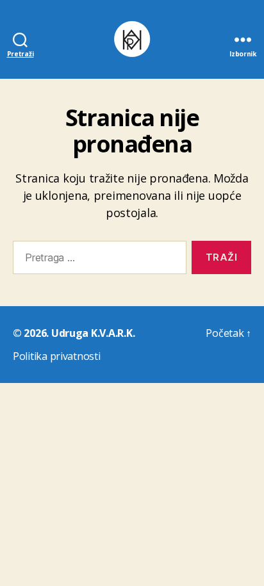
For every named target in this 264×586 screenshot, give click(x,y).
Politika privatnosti (57, 356)
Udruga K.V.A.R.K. (93, 333)
